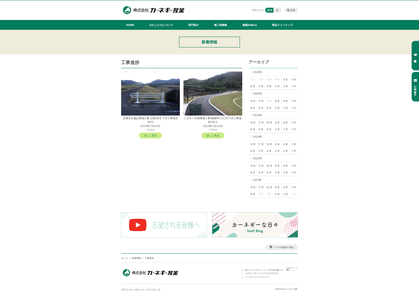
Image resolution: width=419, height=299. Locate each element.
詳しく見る (150, 135)
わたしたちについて (161, 25)
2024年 (257, 115)
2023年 (257, 136)
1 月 (294, 86)
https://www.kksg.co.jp (258, 277)
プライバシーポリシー (132, 289)
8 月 (285, 79)
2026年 (257, 72)
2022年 (257, 158)
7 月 (294, 79)
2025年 (257, 93)
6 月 (253, 86)
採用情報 (415, 55)
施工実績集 (220, 25)
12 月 (252, 101)
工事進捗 (150, 129)
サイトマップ (153, 289)
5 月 (261, 86)
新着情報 (136, 258)
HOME (130, 25)
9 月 (277, 101)
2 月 (285, 86)
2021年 (257, 179)
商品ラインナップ (282, 25)
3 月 (277, 86)
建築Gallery (250, 25)
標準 (269, 10)
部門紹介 (193, 25)
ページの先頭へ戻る (283, 247)
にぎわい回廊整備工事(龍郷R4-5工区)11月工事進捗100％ (213, 120)
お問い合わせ (415, 89)
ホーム (124, 258)
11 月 (261, 101)
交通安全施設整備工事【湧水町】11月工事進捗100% (150, 120)
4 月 (269, 86)
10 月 (269, 122)
